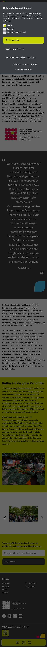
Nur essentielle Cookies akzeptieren (21, 57)
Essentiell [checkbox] (9, 25)
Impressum (19, 69)
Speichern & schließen (15, 49)
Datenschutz (28, 69)
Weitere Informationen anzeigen (23, 64)
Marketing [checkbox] (9, 29)
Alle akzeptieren (12, 40)
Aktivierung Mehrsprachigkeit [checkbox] (16, 33)
